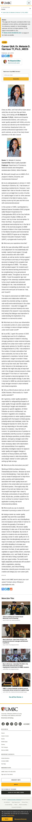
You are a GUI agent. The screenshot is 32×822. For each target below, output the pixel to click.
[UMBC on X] (7, 724)
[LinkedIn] (8, 56)
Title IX (16, 804)
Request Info (16, 780)
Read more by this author (14, 63)
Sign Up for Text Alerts (7, 774)
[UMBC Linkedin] (20, 724)
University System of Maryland (14, 799)
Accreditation (7, 802)
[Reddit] (11, 56)
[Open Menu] (29, 3)
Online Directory (5, 758)
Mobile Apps (4, 741)
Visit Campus (4, 747)
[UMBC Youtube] (16, 724)
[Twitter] (5, 56)
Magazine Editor (15, 61)
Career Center (5, 736)
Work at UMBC (4, 750)
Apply (16, 784)
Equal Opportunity (16, 802)
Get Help (3, 764)
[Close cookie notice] (30, 811)
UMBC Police (4, 771)
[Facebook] (3, 56)
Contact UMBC (5, 761)
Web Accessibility (23, 804)
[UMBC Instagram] (11, 724)
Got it (6, 819)
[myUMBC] (27, 724)
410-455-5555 (11, 771)
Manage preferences (20, 819)
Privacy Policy (10, 815)
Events (3, 738)
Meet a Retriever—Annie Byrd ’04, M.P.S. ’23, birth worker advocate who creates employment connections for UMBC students (16, 665)
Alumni (4, 42)
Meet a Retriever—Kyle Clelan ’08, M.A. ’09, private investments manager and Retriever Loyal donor (15, 641)
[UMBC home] (6, 3)
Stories (3, 744)
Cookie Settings (8, 804)
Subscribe (16, 79)
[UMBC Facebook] (3, 724)
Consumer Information (16, 807)
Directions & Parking (7, 717)
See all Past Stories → (16, 697)
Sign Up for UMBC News (16, 792)
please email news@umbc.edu (12, 32)
